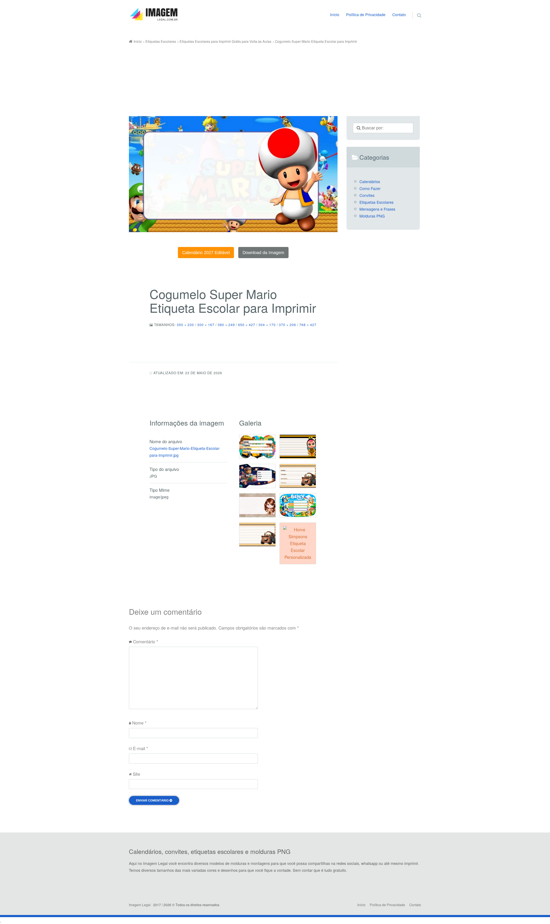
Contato (399, 14)
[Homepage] (153, 14)
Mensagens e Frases (377, 209)
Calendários (369, 181)
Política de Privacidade (365, 14)
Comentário (145, 641)
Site (136, 774)
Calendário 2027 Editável (206, 252)
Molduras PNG (372, 216)
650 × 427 (246, 324)
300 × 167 (205, 324)
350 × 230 (185, 324)
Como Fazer (369, 188)
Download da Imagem (263, 252)
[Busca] (415, 10)
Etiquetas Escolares (376, 202)
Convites (366, 195)
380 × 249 (226, 324)
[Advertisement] (275, 77)
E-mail (140, 748)
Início (334, 14)
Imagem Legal (140, 904)
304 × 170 (267, 324)
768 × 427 (307, 324)
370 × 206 (287, 324)
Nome (139, 723)
